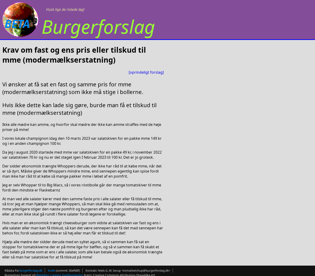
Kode (51, 270)
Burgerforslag (98, 26)
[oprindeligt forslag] (146, 72)
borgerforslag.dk (30, 270)
